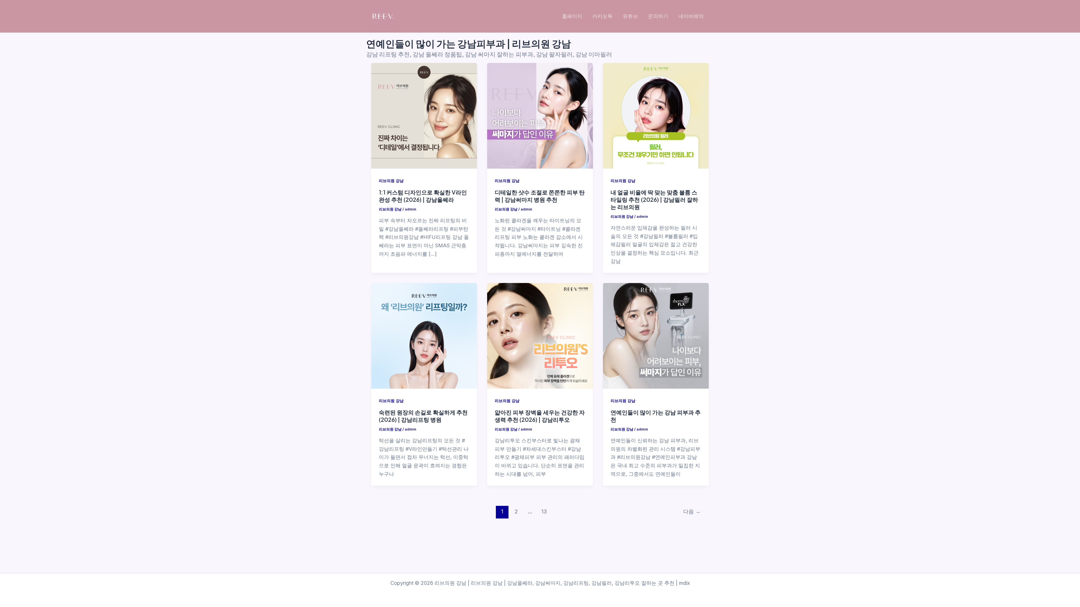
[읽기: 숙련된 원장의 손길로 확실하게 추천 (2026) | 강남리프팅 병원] (424, 336)
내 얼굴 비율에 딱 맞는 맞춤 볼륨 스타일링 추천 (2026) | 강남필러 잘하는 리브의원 (654, 199)
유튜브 (630, 16)
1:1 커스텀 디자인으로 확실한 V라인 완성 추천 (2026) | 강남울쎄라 (423, 196)
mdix (684, 583)
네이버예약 (691, 16)
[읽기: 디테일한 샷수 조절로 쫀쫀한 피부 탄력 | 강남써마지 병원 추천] (540, 116)
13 (544, 511)
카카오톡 (602, 16)
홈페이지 (572, 16)
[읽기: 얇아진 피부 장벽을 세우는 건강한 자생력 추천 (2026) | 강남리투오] (540, 336)
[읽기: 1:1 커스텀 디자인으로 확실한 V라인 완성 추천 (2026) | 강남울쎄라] (424, 116)
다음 (692, 511)
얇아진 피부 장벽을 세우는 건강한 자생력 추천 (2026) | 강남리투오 (540, 416)
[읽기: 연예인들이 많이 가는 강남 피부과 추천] (656, 336)
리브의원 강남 (391, 180)
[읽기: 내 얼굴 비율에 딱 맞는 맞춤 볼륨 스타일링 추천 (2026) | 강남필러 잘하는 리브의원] (656, 116)
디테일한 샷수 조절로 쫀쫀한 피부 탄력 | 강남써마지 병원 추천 (540, 196)
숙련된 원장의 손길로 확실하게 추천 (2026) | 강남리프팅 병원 (423, 416)
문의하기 (658, 16)
